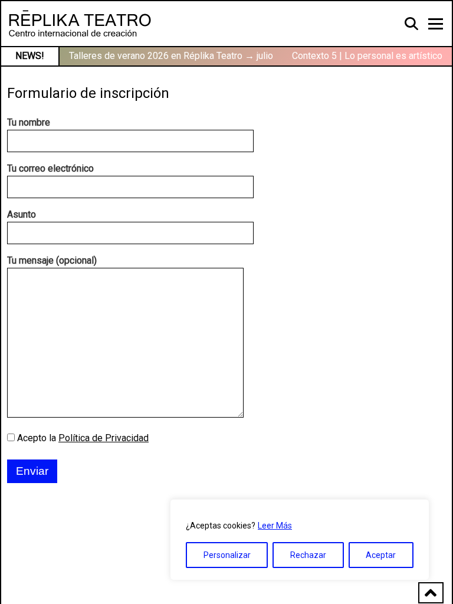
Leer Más (275, 525)
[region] (299, 539)
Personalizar (227, 555)
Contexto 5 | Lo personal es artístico (367, 55)
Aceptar (381, 555)
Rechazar (308, 555)
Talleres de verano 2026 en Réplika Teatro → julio (171, 55)
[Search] (412, 23)
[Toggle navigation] (435, 24)
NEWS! (29, 55)
